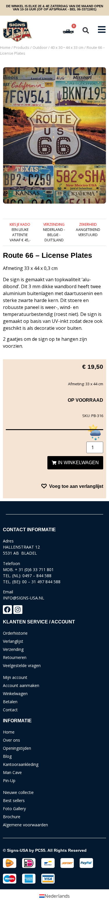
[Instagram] (17, 609)
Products (21, 47)
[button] (86, 30)
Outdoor (40, 47)
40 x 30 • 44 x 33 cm (67, 47)
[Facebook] (7, 609)
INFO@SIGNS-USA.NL (23, 598)
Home (5, 47)
